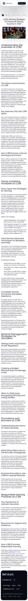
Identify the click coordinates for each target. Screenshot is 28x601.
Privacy (10, 596)
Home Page (6, 585)
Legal (19, 596)
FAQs (19, 585)
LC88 (17, 74)
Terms (14, 596)
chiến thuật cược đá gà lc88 (17, 553)
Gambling (24, 15)
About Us (5, 596)
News (13, 585)
